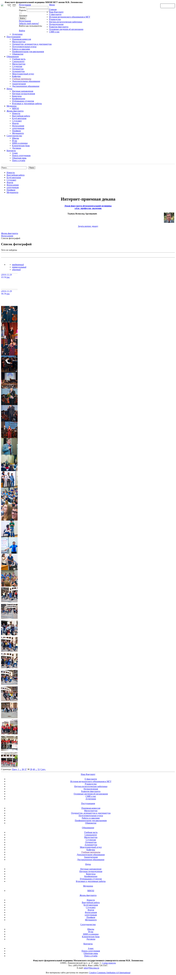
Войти (22, 30)
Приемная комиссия (21, 39)
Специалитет (18, 61)
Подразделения (56, 24)
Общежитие (17, 54)
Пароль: (22, 10)
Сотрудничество (14, 136)
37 (25, 769)
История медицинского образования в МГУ (69, 17)
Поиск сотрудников (21, 155)
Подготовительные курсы (24, 46)
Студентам (17, 66)
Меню (52, 5)
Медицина (11, 106)
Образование (13, 56)
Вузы (14, 140)
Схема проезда (109, 963)
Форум (15, 123)
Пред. (14, 769)
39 (31, 769)
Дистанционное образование (25, 86)
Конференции (18, 98)
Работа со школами (21, 49)
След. (43, 769)
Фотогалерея (18, 126)
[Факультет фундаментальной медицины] (2, 4)
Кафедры (16, 76)
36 (23, 769)
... (20, 769)
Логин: (22, 7)
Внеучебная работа (21, 116)
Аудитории (17, 34)
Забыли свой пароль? (29, 23)
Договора (16, 148)
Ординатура (18, 69)
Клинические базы (21, 145)
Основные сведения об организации (66, 29)
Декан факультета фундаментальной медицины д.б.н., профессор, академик (88, 207)
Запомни (23, 15)
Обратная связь (167, 5)
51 (39, 769)
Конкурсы (17, 96)
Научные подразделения (23, 93)
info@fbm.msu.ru (91, 968)
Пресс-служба (18, 160)
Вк (9, 6)
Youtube (14, 6)
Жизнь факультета (15, 111)
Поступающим (13, 36)
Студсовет (17, 121)
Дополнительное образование (26, 81)
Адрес (15, 153)
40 (34, 769)
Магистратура (18, 41)
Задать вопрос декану (88, 226)
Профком (16, 131)
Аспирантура (18, 71)
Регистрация (25, 21)
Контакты (11, 150)
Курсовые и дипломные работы (27, 103)
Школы (15, 138)
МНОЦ (15, 108)
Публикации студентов (23, 101)
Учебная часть (18, 59)
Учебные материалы (21, 79)
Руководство (55, 19)
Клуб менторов (19, 118)
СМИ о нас (54, 32)
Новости (16, 113)
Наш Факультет (56, 12)
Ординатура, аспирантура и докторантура (32, 44)
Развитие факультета (58, 27)
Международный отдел (23, 74)
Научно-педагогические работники (65, 22)
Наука (9, 88)
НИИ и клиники (20, 143)
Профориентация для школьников (28, 51)
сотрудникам (18, 128)
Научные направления (22, 91)
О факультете (55, 14)
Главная (53, 9)
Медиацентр (18, 133)
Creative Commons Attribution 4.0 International (109, 972)
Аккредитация (19, 84)
